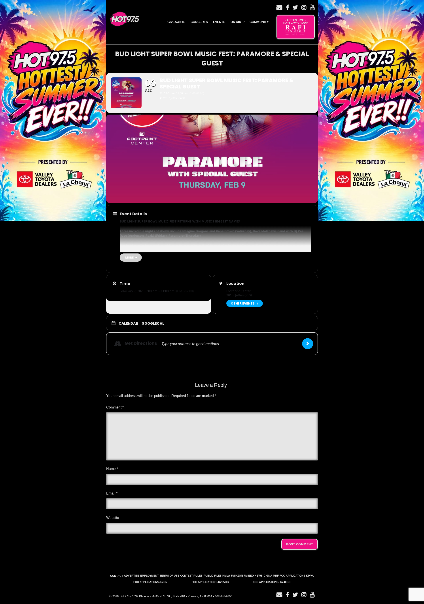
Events (219, 22)
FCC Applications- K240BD (272, 582)
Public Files (212, 575)
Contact (116, 575)
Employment (149, 575)
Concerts (199, 22)
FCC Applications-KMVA (297, 575)
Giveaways (176, 22)
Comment (115, 407)
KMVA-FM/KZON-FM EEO (238, 575)
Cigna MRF (271, 575)
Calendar (128, 323)
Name (112, 469)
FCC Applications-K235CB (210, 582)
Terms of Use (169, 575)
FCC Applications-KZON (150, 582)
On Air (236, 22)
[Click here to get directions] (307, 343)
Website (112, 518)
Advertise (131, 575)
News (259, 575)
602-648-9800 (223, 596)
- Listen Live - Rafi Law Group (295, 21)
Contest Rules (191, 575)
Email (111, 493)
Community (259, 22)
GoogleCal (153, 323)
